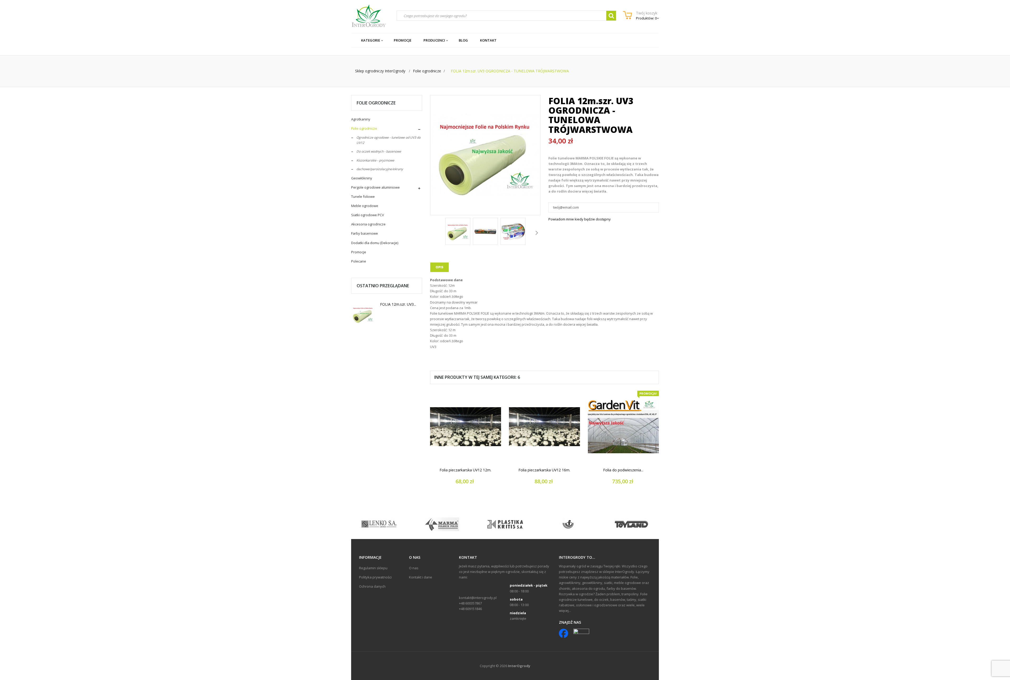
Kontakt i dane (420, 577)
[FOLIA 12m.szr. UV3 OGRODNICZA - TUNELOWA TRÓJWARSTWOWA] (457, 231)
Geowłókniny (361, 178)
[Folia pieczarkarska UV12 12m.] (465, 426)
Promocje (358, 252)
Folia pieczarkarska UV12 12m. (465, 470)
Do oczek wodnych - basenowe (378, 151)
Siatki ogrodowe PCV (367, 215)
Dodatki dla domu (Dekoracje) (374, 242)
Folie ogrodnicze (364, 128)
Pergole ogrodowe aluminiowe (375, 187)
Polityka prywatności (375, 577)
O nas (413, 568)
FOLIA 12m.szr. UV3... (398, 304)
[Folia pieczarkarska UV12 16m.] (544, 426)
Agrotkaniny (360, 119)
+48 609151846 (470, 608)
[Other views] (433, 232)
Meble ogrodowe (364, 205)
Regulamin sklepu (373, 568)
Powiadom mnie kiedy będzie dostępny (579, 219)
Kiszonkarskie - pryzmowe (375, 160)
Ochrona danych (372, 586)
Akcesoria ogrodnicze (368, 224)
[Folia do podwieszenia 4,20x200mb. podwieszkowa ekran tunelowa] (623, 426)
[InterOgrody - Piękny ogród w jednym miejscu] (368, 16)
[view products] (379, 523)
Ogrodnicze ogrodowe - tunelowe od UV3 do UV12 (388, 140)
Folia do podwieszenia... (623, 470)
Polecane (358, 261)
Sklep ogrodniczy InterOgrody (380, 70)
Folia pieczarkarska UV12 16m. (544, 470)
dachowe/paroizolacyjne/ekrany (379, 169)
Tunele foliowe (363, 196)
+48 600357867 (470, 603)
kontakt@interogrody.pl (478, 597)
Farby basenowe (364, 233)
